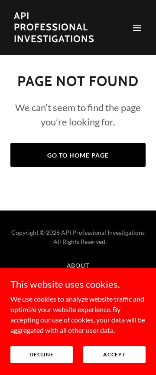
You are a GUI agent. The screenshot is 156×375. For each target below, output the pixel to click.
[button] (137, 27)
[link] (57, 39)
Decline (41, 354)
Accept (114, 354)
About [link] (78, 265)
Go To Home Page (78, 155)
